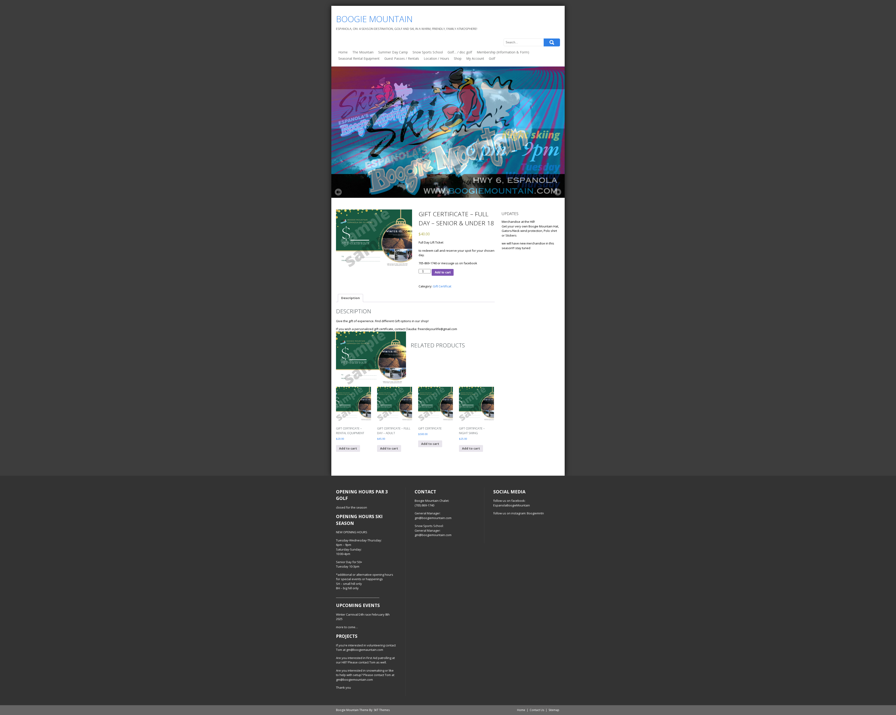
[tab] (350, 298)
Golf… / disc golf (460, 52)
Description (350, 298)
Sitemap (554, 710)
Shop (458, 58)
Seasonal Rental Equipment (359, 58)
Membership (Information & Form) (503, 52)
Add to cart (443, 272)
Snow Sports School (428, 52)
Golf (492, 58)
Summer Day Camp (393, 52)
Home (343, 52)
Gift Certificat (442, 286)
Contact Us (537, 710)
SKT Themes (382, 710)
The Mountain (363, 52)
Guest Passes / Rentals (401, 58)
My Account (475, 58)
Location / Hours (436, 58)
